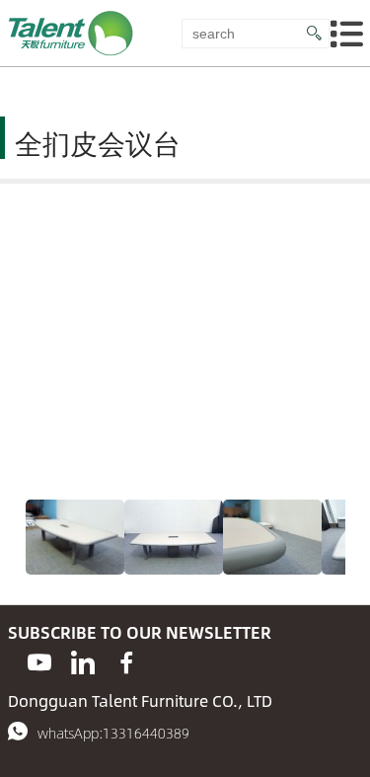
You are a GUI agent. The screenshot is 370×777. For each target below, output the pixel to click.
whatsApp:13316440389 (113, 732)
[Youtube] (39, 663)
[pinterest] (83, 663)
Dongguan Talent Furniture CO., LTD (140, 700)
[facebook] (126, 663)
